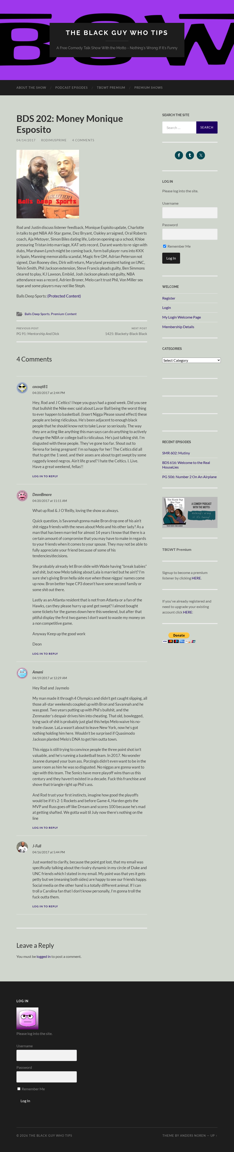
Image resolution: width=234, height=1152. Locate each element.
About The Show (31, 87)
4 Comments (83, 140)
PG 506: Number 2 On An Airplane (189, 476)
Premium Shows (148, 87)
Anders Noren (193, 1135)
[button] (47, 184)
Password (170, 224)
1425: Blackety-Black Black (126, 331)
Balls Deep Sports (37, 314)
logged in (44, 956)
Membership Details (178, 326)
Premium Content (64, 314)
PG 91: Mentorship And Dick (37, 331)
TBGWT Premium (111, 87)
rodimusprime (54, 140)
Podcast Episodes (71, 87)
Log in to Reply (45, 476)
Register (168, 298)
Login (166, 307)
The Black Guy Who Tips (117, 33)
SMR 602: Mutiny (176, 453)
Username (170, 203)
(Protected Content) (64, 296)
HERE (196, 578)
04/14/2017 (26, 140)
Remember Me (179, 246)
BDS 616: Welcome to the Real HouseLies (186, 464)
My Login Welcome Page (181, 317)
